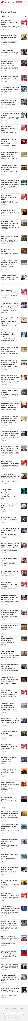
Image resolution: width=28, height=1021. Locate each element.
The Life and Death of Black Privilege (10, 114)
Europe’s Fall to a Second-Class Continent (9, 626)
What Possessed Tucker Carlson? (9, 559)
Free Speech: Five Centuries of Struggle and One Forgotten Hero (9, 223)
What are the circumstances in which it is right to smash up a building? (9, 846)
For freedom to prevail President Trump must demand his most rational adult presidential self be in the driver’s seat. (10, 213)
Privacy (18, 1008)
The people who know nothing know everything (9, 678)
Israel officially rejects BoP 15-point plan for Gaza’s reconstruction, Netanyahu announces (10, 182)
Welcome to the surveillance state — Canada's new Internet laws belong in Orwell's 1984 (8, 491)
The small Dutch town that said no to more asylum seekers (10, 826)
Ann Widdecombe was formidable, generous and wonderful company (9, 597)
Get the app (22, 1014)
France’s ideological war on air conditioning (10, 868)
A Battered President (8, 210)
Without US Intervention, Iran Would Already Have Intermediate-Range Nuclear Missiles (9, 362)
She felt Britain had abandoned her (9, 105)
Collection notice (14, 1010)
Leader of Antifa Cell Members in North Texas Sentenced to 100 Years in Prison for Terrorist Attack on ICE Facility (9, 923)
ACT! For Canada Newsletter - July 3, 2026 (9, 745)
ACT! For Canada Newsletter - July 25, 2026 (10, 462)
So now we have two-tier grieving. (7, 643)
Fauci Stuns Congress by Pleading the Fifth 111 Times (9, 334)
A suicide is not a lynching (10, 76)
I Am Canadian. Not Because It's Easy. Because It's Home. (10, 784)
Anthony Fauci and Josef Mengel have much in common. (10, 278)
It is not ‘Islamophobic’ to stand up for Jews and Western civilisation (9, 612)
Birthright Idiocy (6, 797)
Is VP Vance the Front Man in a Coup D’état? (10, 572)
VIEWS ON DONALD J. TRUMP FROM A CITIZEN (9, 976)
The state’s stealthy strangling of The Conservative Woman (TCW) (8, 705)
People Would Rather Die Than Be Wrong (9, 952)
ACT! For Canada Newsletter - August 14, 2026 (9, 128)
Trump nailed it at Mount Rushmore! (9, 732)
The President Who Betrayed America (7, 652)
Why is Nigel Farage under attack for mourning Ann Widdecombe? (10, 638)
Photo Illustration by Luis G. (8, 409)
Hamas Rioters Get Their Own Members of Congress (10, 719)
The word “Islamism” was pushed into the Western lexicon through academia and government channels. (10, 382)
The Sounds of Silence (8, 275)
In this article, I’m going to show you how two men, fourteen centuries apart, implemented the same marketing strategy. (10, 562)
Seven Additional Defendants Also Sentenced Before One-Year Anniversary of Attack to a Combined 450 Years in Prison (10, 927)
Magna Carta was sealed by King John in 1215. (10, 227)
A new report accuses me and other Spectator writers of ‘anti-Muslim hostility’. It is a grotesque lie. (9, 617)
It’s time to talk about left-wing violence (9, 665)
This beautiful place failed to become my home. (8, 92)
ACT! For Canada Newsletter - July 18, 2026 (9, 583)
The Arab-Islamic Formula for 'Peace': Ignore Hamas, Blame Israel (9, 167)
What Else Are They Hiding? (7, 250)
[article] (14, 26)
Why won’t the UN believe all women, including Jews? (10, 812)
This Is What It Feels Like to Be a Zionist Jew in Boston (10, 88)
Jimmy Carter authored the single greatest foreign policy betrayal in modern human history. (10, 452)
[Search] (25, 16)
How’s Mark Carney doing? (10, 964)
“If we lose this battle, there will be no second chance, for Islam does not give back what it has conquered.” (9, 898)
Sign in (24, 2)
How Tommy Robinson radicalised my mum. (8, 101)
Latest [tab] (3, 16)
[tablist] (5, 16)
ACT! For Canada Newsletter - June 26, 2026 (10, 894)
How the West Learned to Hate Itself (9, 237)
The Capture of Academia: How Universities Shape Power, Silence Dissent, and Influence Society (10, 418)
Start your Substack (10, 1014)
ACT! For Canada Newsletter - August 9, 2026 (8, 197)
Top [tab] (8, 16)
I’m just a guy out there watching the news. (10, 979)
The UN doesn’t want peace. (8, 509)
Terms (22, 1008)
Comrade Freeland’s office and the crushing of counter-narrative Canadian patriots (9, 63)
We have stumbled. (6, 761)
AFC (8, 29)
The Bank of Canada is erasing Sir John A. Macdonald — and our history (8, 771)
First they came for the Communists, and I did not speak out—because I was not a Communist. (10, 201)
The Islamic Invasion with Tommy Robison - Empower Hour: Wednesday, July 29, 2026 (10, 433)
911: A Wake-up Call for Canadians (8, 140)
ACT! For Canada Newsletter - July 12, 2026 (9, 691)
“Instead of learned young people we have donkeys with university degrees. (10, 465)
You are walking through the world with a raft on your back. (9, 955)
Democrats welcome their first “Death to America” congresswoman (9, 723)
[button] (2, 5)
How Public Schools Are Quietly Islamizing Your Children (9, 37)
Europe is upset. (5, 629)
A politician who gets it (8, 517)
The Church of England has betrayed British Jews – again (10, 530)
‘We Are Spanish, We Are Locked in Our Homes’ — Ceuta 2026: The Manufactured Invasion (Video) (9, 262)
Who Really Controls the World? (9, 881)
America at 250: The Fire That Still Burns (9, 758)
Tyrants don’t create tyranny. (8, 132)
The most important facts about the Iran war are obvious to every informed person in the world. (10, 367)
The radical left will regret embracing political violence (9, 841)
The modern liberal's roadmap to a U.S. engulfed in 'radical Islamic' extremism (10, 908)
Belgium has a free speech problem (10, 855)
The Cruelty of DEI (7, 50)
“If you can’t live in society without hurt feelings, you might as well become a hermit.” (10, 695)
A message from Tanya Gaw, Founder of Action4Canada (8, 144)
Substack (6, 1017)
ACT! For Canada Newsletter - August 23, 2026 (9, 22)
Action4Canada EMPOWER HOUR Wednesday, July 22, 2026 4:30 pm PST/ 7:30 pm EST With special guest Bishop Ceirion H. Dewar (10, 545)
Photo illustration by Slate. (8, 575)
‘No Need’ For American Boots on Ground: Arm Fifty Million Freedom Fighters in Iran (10, 476)
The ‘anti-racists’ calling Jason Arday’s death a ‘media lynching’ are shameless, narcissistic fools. (10, 78)
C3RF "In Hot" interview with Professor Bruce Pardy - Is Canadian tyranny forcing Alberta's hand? (10, 938)
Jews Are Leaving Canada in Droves (9, 391)
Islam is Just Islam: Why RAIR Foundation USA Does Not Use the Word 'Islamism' (10, 377)
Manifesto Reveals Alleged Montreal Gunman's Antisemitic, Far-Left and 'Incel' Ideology (10, 990)
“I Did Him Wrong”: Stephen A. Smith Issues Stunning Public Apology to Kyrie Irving (10, 305)
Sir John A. (4, 775)
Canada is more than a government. (7, 788)
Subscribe (19, 2)
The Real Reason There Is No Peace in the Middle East (9, 505)
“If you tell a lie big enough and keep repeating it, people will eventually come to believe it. (9, 294)
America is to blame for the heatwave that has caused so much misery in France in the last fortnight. (10, 872)
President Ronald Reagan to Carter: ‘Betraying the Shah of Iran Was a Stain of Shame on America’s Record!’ (10, 448)
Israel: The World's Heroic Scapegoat (9, 348)
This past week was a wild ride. (9, 253)
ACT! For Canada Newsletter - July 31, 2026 (9, 291)
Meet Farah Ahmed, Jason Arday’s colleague (9, 153)
